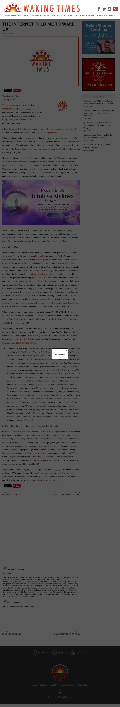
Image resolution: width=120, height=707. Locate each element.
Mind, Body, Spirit (85, 15)
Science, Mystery (106, 15)
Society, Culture (40, 15)
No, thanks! (60, 355)
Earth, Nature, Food (62, 15)
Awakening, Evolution (17, 15)
